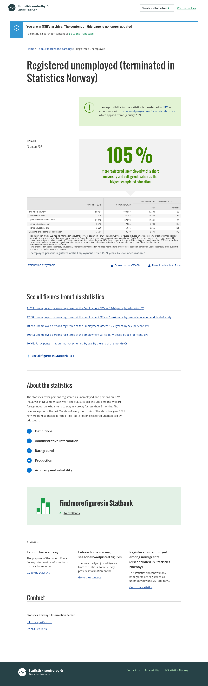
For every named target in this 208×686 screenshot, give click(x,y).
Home (30, 49)
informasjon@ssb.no (39, 622)
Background (44, 450)
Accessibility (152, 670)
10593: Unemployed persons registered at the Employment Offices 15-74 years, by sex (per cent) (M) (88, 326)
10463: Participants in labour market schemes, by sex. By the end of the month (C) (77, 343)
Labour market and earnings (55, 49)
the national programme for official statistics (147, 111)
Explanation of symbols (41, 265)
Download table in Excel (166, 265)
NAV (165, 107)
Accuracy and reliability (53, 470)
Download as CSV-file (127, 265)
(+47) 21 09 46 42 (37, 628)
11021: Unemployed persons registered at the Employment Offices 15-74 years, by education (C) (85, 308)
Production (43, 460)
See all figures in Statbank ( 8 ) (53, 356)
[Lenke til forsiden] (28, 8)
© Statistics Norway (176, 670)
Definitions (43, 431)
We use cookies (186, 8)
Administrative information (56, 441)
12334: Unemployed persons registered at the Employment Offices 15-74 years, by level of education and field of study (99, 317)
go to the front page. (81, 33)
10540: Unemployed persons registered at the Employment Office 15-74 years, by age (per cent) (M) (87, 334)
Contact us (133, 670)
